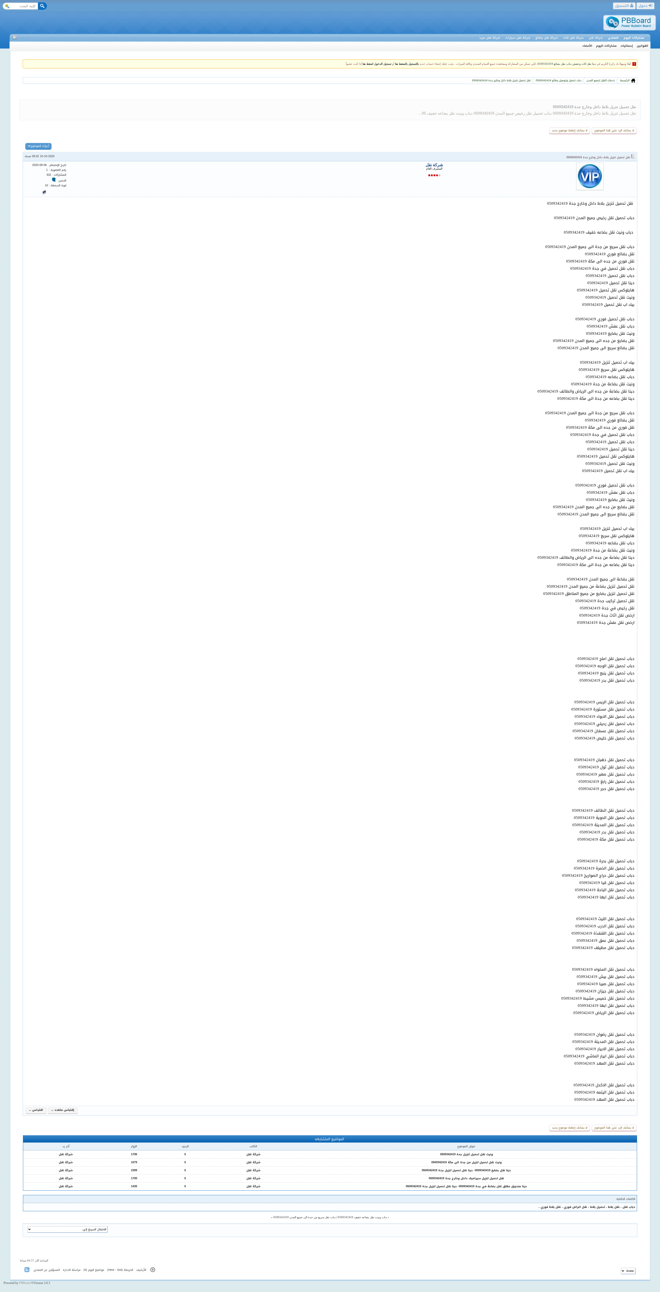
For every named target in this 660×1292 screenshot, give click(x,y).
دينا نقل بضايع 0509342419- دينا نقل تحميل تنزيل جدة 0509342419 (466, 1170)
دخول (644, 6)
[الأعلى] (152, 1270)
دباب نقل (629, 1207)
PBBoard (24, 1283)
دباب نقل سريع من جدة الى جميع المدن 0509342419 (304, 1217)
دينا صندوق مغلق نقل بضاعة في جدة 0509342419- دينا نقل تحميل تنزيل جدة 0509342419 (466, 1186)
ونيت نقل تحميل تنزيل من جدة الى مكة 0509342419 (466, 1162)
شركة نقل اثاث (573, 38)
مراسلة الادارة (71, 1270)
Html (111, 1270)
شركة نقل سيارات (517, 38)
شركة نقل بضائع (546, 38)
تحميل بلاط (597, 1207)
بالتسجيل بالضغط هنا (407, 63)
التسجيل (622, 6)
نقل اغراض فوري (575, 1207)
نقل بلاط (614, 1207)
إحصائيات (627, 46)
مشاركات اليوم (634, 38)
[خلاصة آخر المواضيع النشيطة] (27, 1270)
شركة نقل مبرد (489, 38)
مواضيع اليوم (96, 1270)
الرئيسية (624, 80)
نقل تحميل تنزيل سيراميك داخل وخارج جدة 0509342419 (466, 1178)
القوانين (642, 46)
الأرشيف (141, 1270)
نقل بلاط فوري (551, 1207)
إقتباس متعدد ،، (62, 1110)
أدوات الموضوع (40, 146)
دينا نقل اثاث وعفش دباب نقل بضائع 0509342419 (567, 63)
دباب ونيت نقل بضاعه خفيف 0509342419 (362, 1217)
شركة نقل (596, 38)
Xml (119, 1270)
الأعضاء (587, 46)
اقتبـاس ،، (36, 1110)
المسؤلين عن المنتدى (47, 1270)
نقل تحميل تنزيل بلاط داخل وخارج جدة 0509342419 (594, 107)
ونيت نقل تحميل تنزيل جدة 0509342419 (466, 1154)
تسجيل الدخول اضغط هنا (376, 63)
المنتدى (613, 38)
